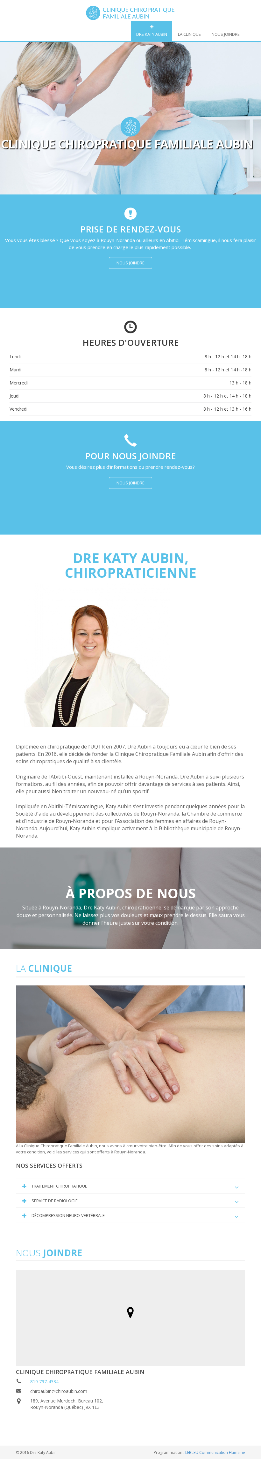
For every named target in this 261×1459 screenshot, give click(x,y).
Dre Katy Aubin (151, 34)
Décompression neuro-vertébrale (68, 1215)
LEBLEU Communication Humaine (215, 1452)
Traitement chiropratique (59, 1186)
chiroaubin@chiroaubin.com (58, 1391)
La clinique (189, 34)
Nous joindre (226, 34)
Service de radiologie (55, 1201)
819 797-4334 (44, 1382)
